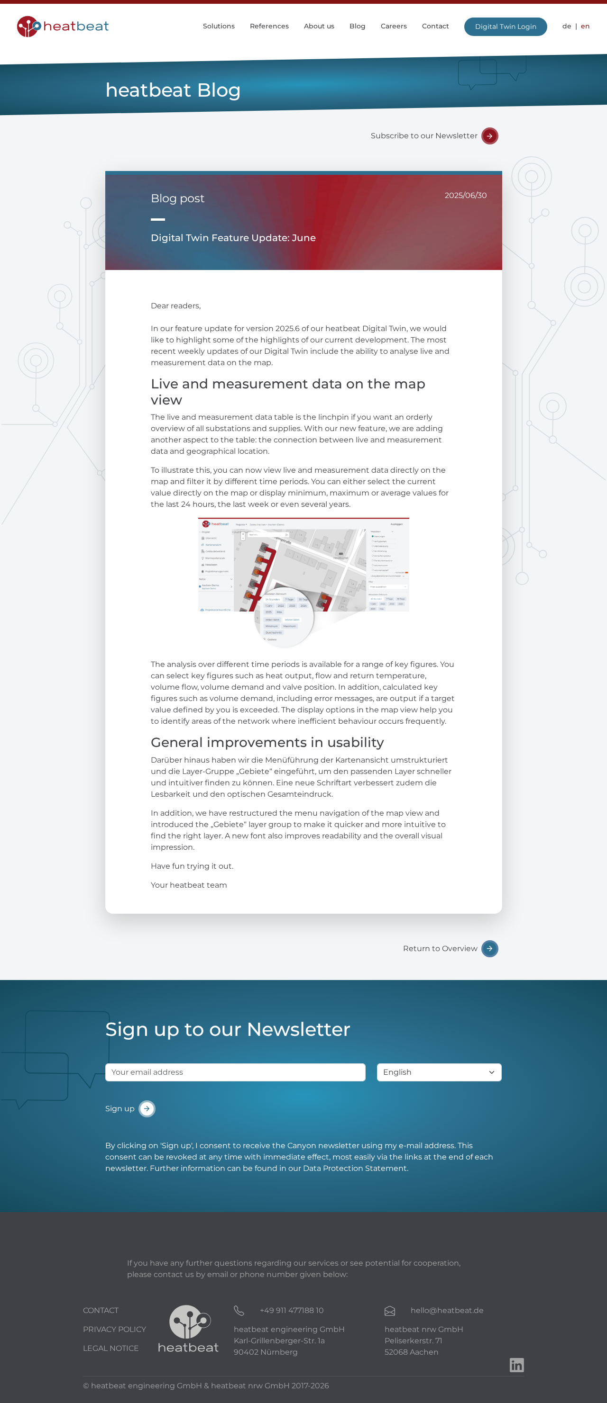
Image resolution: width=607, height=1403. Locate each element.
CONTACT (101, 1310)
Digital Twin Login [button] (505, 26)
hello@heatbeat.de (447, 1310)
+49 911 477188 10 (292, 1310)
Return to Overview (440, 948)
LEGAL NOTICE (111, 1348)
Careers (394, 26)
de (566, 26)
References (269, 26)
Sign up (120, 1108)
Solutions (219, 26)
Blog (357, 26)
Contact (435, 26)
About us (319, 26)
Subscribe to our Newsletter (424, 135)
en (584, 26)
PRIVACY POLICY (114, 1329)
